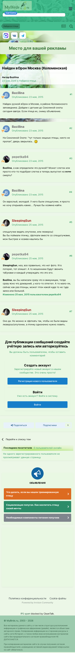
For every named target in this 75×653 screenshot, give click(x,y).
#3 (70, 158)
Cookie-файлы (58, 598)
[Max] (6, 35)
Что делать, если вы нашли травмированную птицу (32, 494)
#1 (71, 94)
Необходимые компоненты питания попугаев (32, 517)
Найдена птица (27, 80)
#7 (70, 311)
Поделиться (20, 425)
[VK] (14, 35)
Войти (37, 404)
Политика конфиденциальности (27, 598)
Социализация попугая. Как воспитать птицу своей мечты (32, 506)
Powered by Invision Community (37, 602)
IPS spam (25, 613)
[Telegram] (22, 35)
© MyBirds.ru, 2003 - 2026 (18, 620)
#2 (70, 128)
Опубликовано (27, 97)
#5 (70, 222)
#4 (70, 192)
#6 (70, 255)
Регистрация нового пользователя (37, 381)
